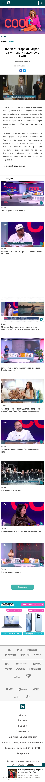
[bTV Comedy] (20, 650)
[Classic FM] (17, 696)
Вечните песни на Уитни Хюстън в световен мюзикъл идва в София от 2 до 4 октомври (25, 777)
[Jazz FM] (35, 689)
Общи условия (22, 753)
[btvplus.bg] (7, 664)
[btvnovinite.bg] (22, 664)
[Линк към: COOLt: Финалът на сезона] (22, 201)
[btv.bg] (10, 650)
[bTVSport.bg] (34, 668)
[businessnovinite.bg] (37, 664)
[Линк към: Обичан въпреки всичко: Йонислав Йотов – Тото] (22, 440)
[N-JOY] (9, 689)
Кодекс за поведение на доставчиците (22, 742)
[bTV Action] (9, 655)
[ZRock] (28, 696)
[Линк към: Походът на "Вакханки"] (22, 481)
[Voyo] (7, 669)
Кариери (22, 726)
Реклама (22, 720)
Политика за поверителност (22, 737)
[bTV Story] (24, 655)
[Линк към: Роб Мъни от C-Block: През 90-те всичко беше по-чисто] (22, 242)
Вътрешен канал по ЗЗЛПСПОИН (22, 748)
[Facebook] (13, 765)
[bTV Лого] (22, 706)
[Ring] (37, 655)
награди (22, 166)
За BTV (22, 715)
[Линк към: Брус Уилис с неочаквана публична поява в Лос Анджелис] (22, 358)
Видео (11, 41)
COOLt (5, 36)
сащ (15, 166)
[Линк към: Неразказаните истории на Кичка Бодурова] (22, 521)
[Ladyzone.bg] (19, 669)
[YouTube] (30, 765)
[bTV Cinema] (32, 650)
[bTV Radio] (22, 689)
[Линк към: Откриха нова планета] (22, 562)
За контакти (22, 731)
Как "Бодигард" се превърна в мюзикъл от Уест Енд (30, 771)
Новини (4, 41)
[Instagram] (21, 765)
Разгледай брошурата (33, 604)
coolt (11, 166)
